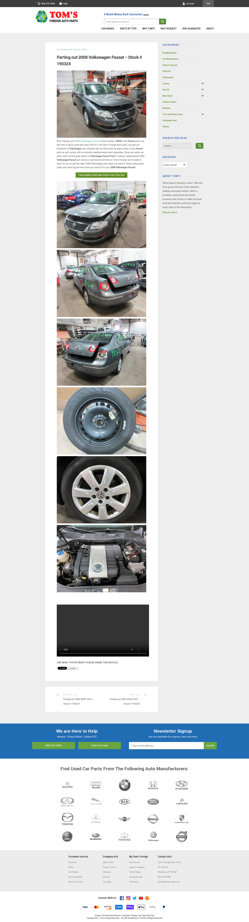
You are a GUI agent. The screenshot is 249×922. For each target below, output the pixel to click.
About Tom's (108, 862)
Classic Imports (170, 65)
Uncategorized (170, 120)
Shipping (107, 872)
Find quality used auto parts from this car (101, 175)
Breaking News (170, 53)
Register (141, 867)
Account (190, 3)
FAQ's (71, 867)
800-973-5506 (48, 3)
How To (166, 89)
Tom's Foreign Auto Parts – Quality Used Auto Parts (56, 17)
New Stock (167, 96)
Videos (166, 126)
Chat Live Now (99, 745)
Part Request (169, 28)
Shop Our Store (170, 212)
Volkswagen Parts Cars (72, 50)
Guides (166, 83)
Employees (168, 77)
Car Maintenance (170, 59)
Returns (106, 877)
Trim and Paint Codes (173, 114)
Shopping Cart (135, 877)
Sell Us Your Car (75, 882)
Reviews (166, 108)
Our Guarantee (191, 28)
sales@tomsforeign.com (169, 882)
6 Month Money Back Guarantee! (126, 14)
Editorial (167, 71)
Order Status (135, 872)
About (210, 28)
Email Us (72, 862)
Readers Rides (170, 102)
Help (65, 3)
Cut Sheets (73, 872)
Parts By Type (128, 28)
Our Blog (107, 882)
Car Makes (107, 28)
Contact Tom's (109, 867)
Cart (208, 3)
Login (131, 867)
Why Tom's (148, 28)
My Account (134, 862)
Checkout (133, 882)
